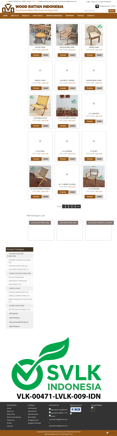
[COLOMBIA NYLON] (40, 116)
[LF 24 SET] (94, 141)
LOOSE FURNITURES (16, 305)
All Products (13, 313)
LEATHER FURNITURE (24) (18, 266)
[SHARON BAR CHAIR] (94, 70)
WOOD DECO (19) (15, 284)
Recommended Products (18, 322)
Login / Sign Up (92, 2)
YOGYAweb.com (67, 434)
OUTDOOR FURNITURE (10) (18, 269)
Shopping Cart (33, 420)
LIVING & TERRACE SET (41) (18, 292)
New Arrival (32, 411)
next (78, 206)
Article (80, 16)
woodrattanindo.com (57, 432)
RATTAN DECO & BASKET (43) (19, 309)
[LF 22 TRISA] (40, 141)
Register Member (34, 423)
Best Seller (32, 417)
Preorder (36, 55)
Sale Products (14, 326)
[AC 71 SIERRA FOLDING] (67, 174)
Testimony (69, 16)
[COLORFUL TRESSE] (67, 70)
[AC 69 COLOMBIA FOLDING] (40, 187)
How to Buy (38, 16)
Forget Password (105, 2)
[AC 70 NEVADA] (94, 187)
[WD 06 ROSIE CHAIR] (67, 45)
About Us (15, 16)
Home (5, 16)
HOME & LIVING (14, 288)
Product (25, 16)
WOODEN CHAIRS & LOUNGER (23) (20, 261)
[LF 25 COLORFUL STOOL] (67, 116)
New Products (14, 318)
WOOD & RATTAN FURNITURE (20, 273)
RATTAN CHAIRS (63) (16, 277)
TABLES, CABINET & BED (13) (19, 296)
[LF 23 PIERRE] (67, 141)
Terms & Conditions (54, 16)
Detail (45, 55)
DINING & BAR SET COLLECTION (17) (20, 301)
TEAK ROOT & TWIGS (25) (18, 281)
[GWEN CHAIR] (94, 45)
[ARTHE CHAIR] (40, 45)
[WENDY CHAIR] (40, 70)
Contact (90, 16)
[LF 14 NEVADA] (94, 104)
